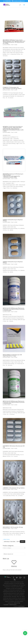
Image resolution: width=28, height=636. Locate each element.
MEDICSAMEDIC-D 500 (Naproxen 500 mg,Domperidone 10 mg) (12, 355)
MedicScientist (13, 604)
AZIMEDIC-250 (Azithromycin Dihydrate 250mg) (13, 220)
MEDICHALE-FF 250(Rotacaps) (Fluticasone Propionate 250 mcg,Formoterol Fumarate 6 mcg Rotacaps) (13, 309)
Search (22, 541)
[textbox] (14, 548)
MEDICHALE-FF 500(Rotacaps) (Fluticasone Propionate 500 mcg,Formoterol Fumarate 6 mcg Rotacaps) (13, 402)
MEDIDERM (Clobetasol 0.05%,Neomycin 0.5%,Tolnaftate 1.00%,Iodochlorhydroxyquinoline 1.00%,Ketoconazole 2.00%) (13, 175)
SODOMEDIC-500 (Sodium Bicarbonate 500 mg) (14, 446)
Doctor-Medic (7, 44)
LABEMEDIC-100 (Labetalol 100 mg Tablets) (13, 488)
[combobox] (14, 548)
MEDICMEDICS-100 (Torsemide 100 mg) (13, 527)
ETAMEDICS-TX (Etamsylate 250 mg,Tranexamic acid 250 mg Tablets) (12, 88)
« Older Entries (6, 539)
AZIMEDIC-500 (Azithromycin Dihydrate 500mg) (13, 262)
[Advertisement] (14, 621)
